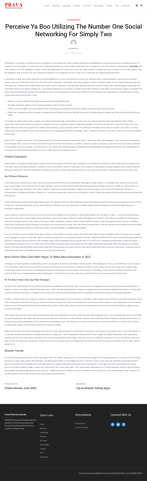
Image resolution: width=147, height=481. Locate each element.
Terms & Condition (82, 427)
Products (76, 6)
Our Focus (87, 6)
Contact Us (125, 6)
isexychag (133, 66)
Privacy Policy (80, 423)
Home (47, 6)
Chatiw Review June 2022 (20, 388)
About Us (55, 6)
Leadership (66, 6)
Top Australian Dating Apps (93, 388)
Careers (109, 6)
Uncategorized (73, 19)
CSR (116, 6)
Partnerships (98, 6)
